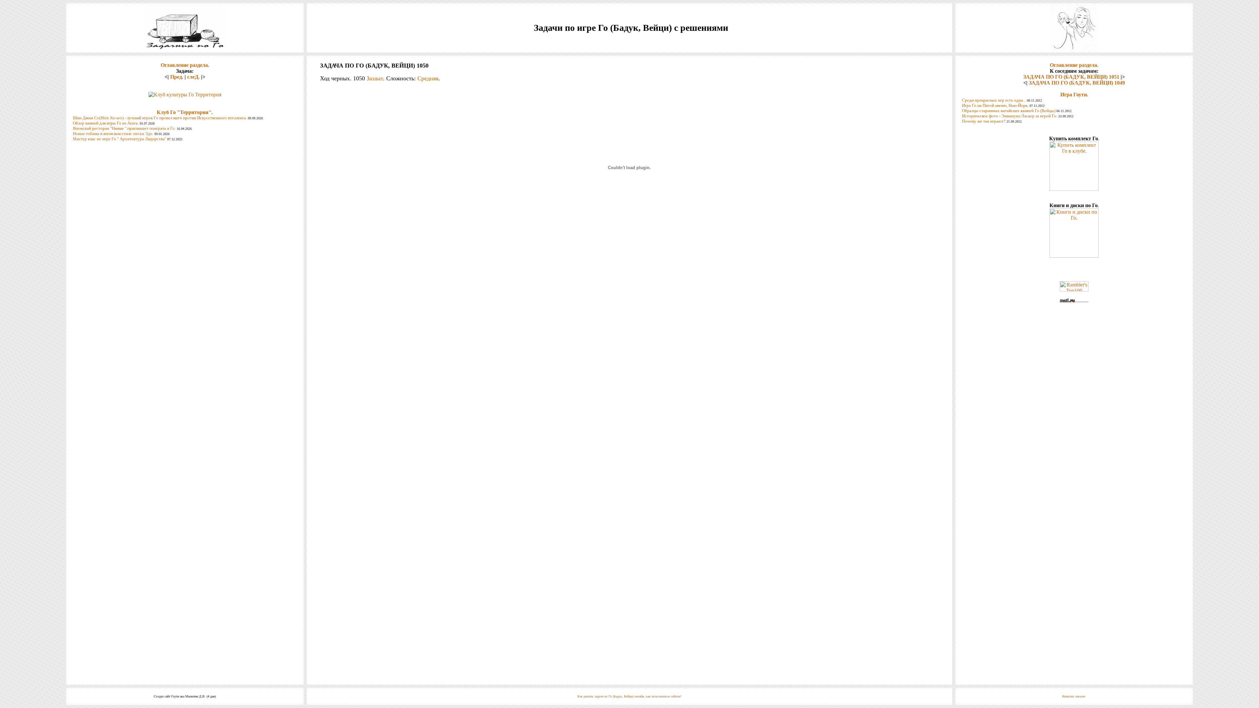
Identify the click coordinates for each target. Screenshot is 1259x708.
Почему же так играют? (984, 121)
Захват (375, 78)
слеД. (193, 77)
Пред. (176, 77)
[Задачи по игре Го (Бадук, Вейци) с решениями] (185, 47)
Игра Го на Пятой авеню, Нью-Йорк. (995, 105)
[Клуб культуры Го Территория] (185, 93)
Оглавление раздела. (185, 65)
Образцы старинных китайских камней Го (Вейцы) (1008, 110)
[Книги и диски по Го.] (1074, 256)
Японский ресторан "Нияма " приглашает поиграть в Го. (124, 128)
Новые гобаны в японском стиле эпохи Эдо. (113, 133)
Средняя (427, 78)
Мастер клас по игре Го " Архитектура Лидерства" (119, 138)
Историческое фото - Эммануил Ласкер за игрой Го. (1009, 115)
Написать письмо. (1074, 696)
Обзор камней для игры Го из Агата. (106, 123)
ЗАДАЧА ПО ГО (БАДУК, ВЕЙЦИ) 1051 (1071, 77)
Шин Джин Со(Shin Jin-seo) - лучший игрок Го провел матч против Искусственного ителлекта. (160, 117)
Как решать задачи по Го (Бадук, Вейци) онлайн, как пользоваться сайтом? (629, 696)
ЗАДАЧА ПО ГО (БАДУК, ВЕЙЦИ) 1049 (1077, 83)
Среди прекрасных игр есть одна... (994, 100)
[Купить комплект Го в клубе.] (1074, 189)
